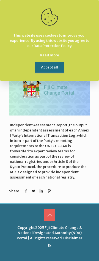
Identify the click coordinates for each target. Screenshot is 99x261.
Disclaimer (72, 238)
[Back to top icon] (49, 215)
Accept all (49, 67)
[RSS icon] (50, 245)
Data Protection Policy (52, 45)
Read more (49, 55)
